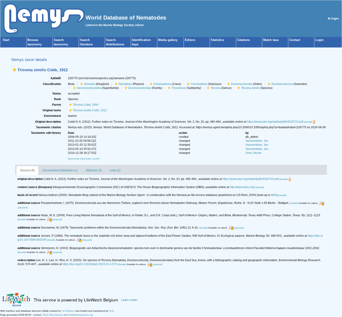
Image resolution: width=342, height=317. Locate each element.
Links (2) (115, 170)
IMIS (274, 195)
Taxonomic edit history (46, 133)
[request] (23, 207)
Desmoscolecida (241, 84)
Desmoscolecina (282, 84)
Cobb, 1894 (85, 104)
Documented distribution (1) (60, 170)
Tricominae (179, 88)
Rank (57, 99)
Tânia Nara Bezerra (53, 315)
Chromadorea (162, 84)
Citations (243, 40)
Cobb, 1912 (90, 110)
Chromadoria (199, 84)
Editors (190, 40)
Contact (294, 40)
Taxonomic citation (48, 127)
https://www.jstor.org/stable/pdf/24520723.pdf (275, 121)
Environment (52, 116)
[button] (14, 70)
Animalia (89, 84)
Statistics (217, 40)
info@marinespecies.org (80, 315)
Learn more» (129, 300)
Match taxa (270, 40)
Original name (52, 110)
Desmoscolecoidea (89, 88)
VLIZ (111, 311)
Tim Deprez (67, 311)
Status (56, 93)
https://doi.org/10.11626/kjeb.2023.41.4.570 (89, 264)
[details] (308, 122)
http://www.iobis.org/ (242, 187)
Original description (48, 121)
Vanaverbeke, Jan (256, 140)
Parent (56, 104)
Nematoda (125, 84)
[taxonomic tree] (77, 158)
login (334, 18)
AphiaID (55, 78)
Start (6, 40)
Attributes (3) (94, 170)
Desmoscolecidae (139, 88)
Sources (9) (27, 170)
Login (319, 40)
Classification (52, 84)
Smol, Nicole (253, 153)
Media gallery (168, 40)
